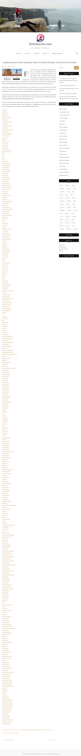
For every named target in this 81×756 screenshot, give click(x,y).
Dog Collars (5, 175)
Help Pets (4, 360)
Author (5, 66)
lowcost (68, 204)
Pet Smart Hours (6, 471)
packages (35, 729)
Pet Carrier (5, 225)
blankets (62, 188)
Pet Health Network (7, 133)
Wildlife (4, 415)
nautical (69, 207)
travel (73, 225)
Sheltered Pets (5, 388)
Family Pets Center (6, 624)
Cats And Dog (5, 594)
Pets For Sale (5, 481)
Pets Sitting (5, 419)
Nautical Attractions (64, 157)
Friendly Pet (5, 181)
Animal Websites (6, 310)
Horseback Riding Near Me (8, 564)
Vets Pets (4, 423)
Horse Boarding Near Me (8, 574)
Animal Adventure (6, 553)
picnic (61, 213)
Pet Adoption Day (6, 457)
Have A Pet (5, 400)
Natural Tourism (63, 154)
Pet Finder (4, 324)
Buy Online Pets (6, 171)
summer (67, 222)
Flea (3, 425)
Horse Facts (5, 582)
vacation (9, 732)
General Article (57, 53)
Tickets (35, 53)
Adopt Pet (4, 110)
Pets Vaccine (5, 638)
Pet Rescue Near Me (7, 705)
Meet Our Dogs (6, 461)
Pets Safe (4, 636)
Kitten (3, 606)
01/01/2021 (12, 66)
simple (72, 219)
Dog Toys (4, 274)
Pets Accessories (6, 634)
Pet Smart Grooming (7, 469)
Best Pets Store (5, 650)
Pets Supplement (6, 251)
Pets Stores (5, 380)
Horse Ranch (5, 576)
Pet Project (5, 137)
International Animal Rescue (9, 628)
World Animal (5, 698)
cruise (68, 191)
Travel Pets (5, 394)
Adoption (4, 111)
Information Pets (6, 362)
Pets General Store (6, 537)
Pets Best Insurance (7, 501)
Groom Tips (5, 431)
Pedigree (4, 439)
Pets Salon (4, 429)
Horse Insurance (6, 207)
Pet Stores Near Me (7, 229)
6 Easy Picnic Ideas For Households (68, 93)
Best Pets (4, 463)
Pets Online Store (6, 666)
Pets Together (5, 590)
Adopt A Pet (5, 257)
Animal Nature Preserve (8, 672)
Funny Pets (5, 654)
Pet (3, 221)
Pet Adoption (5, 223)
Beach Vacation (63, 109)
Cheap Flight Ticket (64, 112)
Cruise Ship (62, 121)
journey (61, 204)
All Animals (5, 280)
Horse (3, 159)
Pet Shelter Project (6, 702)
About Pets (5, 205)
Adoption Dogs (6, 562)
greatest (67, 197)
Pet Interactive (5, 717)
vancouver (15, 732)
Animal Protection (6, 674)
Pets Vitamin (5, 252)
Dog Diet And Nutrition (8, 290)
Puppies (4, 612)
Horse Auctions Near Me (8, 570)
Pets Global (5, 541)
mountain (29, 729)
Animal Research (6, 676)
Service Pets (5, 386)
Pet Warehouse (6, 662)
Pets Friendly (5, 370)
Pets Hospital (5, 233)
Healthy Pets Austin (7, 555)
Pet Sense (4, 475)
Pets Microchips (6, 374)
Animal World (5, 115)
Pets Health (5, 143)
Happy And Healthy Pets (8, 556)
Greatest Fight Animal (7, 129)
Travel (45, 53)
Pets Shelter (5, 378)
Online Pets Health (6, 632)
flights (61, 197)
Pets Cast (4, 511)
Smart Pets (4, 255)
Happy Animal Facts (7, 656)
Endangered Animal (7, 239)
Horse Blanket (5, 572)
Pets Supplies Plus (6, 483)
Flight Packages (63, 142)
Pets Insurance (5, 372)
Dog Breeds (5, 173)
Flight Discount (63, 139)
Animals (4, 258)
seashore (68, 216)
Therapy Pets (5, 390)
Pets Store (4, 199)
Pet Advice (4, 417)
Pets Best (4, 479)
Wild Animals (5, 334)
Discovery (4, 316)
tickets (61, 225)
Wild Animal (5, 145)
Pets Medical (5, 404)
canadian (22, 729)
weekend (69, 229)
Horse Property (6, 296)
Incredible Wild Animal (8, 686)
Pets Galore (5, 543)
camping (68, 188)
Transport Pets (5, 392)
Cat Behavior (5, 340)
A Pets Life (4, 493)
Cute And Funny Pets (7, 719)
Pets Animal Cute (6, 586)
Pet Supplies (5, 193)
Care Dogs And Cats (7, 121)
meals (73, 204)
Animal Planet (5, 306)
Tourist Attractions (64, 163)
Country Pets (5, 447)
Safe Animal (5, 696)
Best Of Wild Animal (7, 680)
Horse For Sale (5, 580)
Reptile (4, 409)
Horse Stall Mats (6, 568)
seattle (50, 729)
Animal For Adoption (7, 336)
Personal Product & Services (9, 368)
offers (74, 207)
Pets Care (4, 247)
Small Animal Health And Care (9, 354)
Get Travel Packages (64, 148)
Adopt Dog (5, 646)
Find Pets (4, 241)
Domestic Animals (6, 652)
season (61, 219)
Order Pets (5, 366)
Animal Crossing (6, 545)
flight (72, 194)
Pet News (4, 219)
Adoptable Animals (7, 616)
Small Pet (4, 411)
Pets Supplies (5, 382)
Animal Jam (5, 282)
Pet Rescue (5, 326)
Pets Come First (6, 509)
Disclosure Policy (63, 249)
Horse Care (5, 161)
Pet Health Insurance (7, 209)
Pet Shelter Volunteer (7, 700)
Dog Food (4, 272)
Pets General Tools (6, 358)
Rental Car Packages (64, 160)
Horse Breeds (5, 566)
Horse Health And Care (8, 298)
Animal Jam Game (6, 284)
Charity (4, 435)
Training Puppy (6, 443)
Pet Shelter (5, 692)
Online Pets (5, 364)
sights (67, 219)
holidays (62, 201)
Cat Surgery (5, 288)
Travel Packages (63, 169)
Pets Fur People (6, 533)
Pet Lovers (4, 191)
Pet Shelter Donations (7, 703)
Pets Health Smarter (7, 721)
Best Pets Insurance (7, 151)
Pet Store (4, 330)
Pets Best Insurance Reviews (9, 505)
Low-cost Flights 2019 (8, 739)
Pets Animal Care (6, 396)
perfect (75, 210)
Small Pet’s (4, 614)
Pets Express (5, 527)
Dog (3, 157)
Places (18, 53)
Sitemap (61, 251)
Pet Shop (4, 139)
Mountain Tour (13, 729)
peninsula (69, 210)
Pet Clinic (4, 660)
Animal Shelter (5, 445)
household (68, 201)
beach (73, 185)
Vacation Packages (64, 172)
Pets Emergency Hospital (8, 525)
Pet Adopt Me (5, 455)
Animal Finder (5, 167)
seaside (74, 216)
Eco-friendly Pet (6, 177)
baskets (67, 185)
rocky (46, 729)
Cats (3, 155)
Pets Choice (5, 513)
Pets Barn (4, 503)
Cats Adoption (5, 620)
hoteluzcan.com (40, 44)
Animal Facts (5, 648)
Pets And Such (5, 489)
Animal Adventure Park (8, 551)
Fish (3, 413)
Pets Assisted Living (7, 709)
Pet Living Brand (6, 711)
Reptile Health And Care (8, 352)
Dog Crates (5, 270)
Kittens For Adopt (6, 304)
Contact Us (61, 245)
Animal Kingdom (6, 547)
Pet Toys (4, 694)
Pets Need (4, 433)
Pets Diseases (5, 344)
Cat (3, 314)
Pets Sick (4, 243)
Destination (62, 124)
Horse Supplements (7, 302)
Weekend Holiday (63, 175)
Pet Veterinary (5, 211)
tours (4, 732)
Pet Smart (4, 467)
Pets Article (5, 332)
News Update (5, 630)
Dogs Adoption (6, 622)
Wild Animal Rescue (7, 642)
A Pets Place (5, 497)
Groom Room (5, 427)
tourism (67, 225)
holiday (73, 197)
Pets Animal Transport (7, 588)
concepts (62, 191)
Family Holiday (63, 130)
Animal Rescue (5, 169)
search (61, 216)
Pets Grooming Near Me (8, 535)
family (61, 194)
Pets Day (4, 517)
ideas (75, 201)
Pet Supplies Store (6, 195)
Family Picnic (62, 133)
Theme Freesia (43, 754)
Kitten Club (5, 421)
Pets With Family (6, 723)
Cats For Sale (5, 264)
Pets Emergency (6, 519)
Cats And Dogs (5, 262)
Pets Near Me (5, 477)
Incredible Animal (6, 658)
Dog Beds (4, 266)
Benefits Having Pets (7, 117)
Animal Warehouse (6, 584)
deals (73, 191)
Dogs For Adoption (7, 215)
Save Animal (5, 640)
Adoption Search (6, 163)
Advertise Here (62, 247)
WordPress (56, 754)
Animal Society (5, 618)
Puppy (3, 278)
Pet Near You (5, 690)
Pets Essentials (5, 664)
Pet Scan (4, 328)
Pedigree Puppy (6, 441)
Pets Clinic (4, 507)
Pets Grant (4, 539)
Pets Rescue (5, 459)
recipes (67, 213)
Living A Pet (5, 713)
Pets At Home (5, 487)
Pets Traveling (5, 384)
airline (61, 185)
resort (72, 213)
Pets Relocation (6, 376)
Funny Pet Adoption (7, 684)
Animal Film (5, 113)
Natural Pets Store (6, 187)
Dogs (3, 276)
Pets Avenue (5, 592)
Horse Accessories (6, 294)
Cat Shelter (5, 123)
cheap (74, 188)
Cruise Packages (63, 118)
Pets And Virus (5, 491)
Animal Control (6, 449)
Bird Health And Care (7, 338)
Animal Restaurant (6, 308)
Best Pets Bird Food (7, 707)
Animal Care (5, 147)
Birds (3, 153)
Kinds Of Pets (5, 406)
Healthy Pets (5, 131)
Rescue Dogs (5, 670)
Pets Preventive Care (7, 346)
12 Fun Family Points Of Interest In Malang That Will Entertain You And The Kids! (68, 80)
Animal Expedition (6, 235)
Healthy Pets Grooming (8, 560)
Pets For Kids (5, 529)
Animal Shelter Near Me (8, 451)
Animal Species (6, 678)
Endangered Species (7, 682)
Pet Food (4, 688)
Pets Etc (4, 521)
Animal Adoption (6, 165)
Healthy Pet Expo (6, 558)
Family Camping (63, 127)
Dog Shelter (5, 127)
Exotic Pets (5, 217)
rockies (41, 729)
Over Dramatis (51, 739)
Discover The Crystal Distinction (67, 85)
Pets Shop (4, 348)
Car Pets (4, 356)
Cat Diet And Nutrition (7, 342)
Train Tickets (62, 166)
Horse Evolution (6, 578)
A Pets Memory (6, 495)
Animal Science (6, 149)
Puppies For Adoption (7, 350)
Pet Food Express (6, 189)
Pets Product (5, 465)
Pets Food (4, 197)
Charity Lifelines (6, 437)
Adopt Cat (4, 644)
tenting (73, 222)
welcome (75, 229)
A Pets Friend (5, 499)
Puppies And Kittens (7, 201)
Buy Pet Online (5, 237)
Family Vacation (63, 136)
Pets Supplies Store (6, 668)
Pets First (4, 531)
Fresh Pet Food (6, 179)
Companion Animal (7, 125)
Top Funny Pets (6, 715)
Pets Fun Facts (5, 141)
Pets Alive (4, 485)
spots (61, 222)
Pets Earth (4, 523)
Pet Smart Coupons (7, 473)
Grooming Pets (5, 183)
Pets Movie (5, 407)
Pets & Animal (5, 245)
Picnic (27, 53)
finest (66, 194)
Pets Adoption (5, 213)
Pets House (5, 515)
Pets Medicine (5, 249)
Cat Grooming (5, 286)
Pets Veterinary (6, 398)
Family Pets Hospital (7, 626)
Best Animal (5, 119)
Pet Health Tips (6, 135)
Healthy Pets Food (6, 185)
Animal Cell (5, 549)
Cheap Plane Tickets (64, 115)
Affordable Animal (6, 402)
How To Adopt (5, 453)
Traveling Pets (5, 203)
